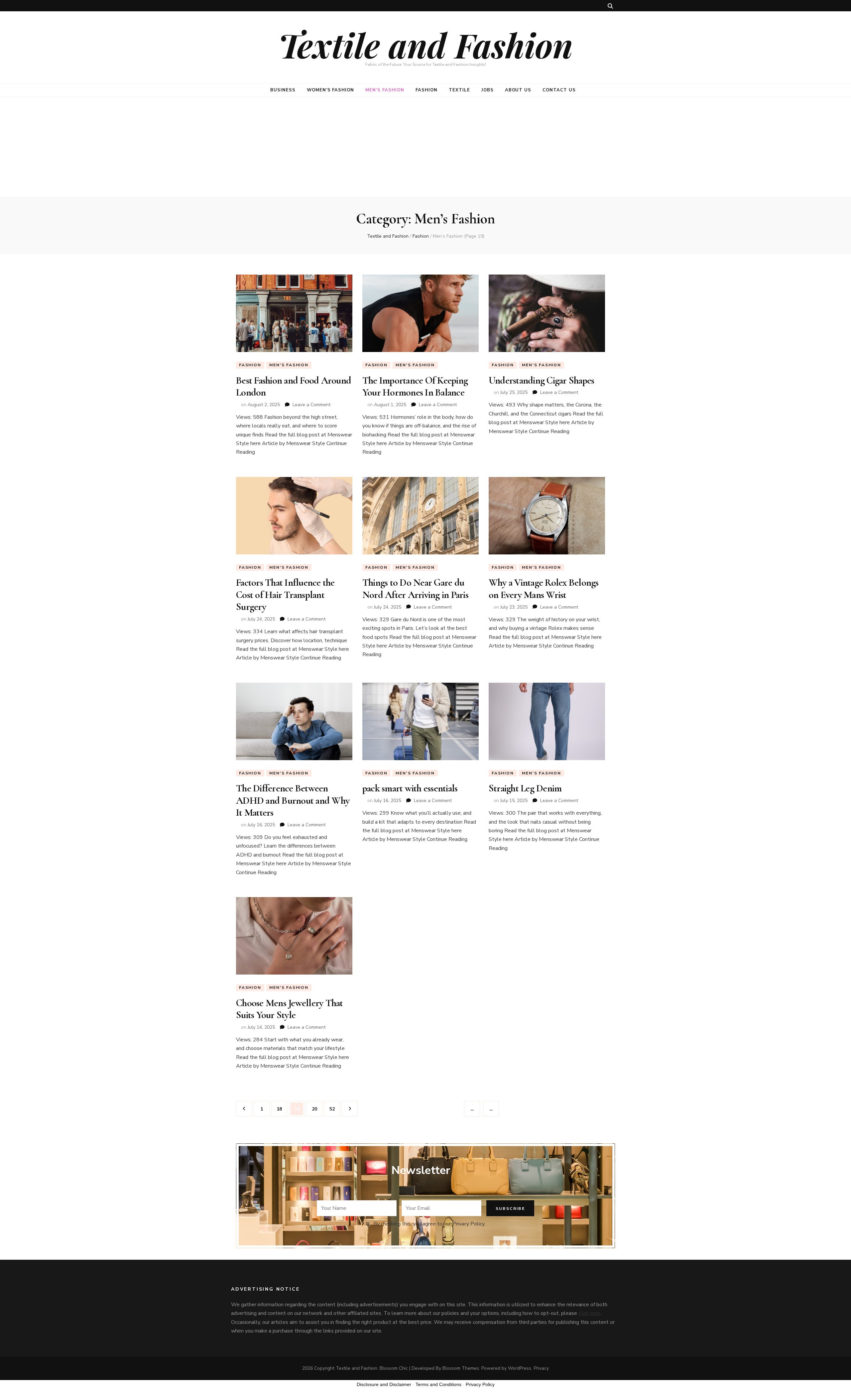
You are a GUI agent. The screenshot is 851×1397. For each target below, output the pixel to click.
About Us (518, 90)
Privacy (541, 1368)
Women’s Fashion (330, 90)
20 (316, 1109)
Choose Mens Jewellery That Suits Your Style (289, 1009)
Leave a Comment (311, 405)
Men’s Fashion (384, 90)
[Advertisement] (425, 146)
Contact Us (559, 90)
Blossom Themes (460, 1368)
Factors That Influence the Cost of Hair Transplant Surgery (285, 594)
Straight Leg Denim (525, 788)
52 (334, 1109)
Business (283, 90)
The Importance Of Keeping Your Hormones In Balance (415, 386)
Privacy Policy (480, 1384)
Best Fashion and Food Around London (293, 386)
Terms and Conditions (438, 1384)
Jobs (487, 90)
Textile (459, 90)
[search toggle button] (610, 6)
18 (281, 1109)
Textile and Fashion (425, 45)
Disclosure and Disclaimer (384, 1384)
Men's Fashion (288, 365)
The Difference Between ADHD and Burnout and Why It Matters (292, 800)
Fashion (426, 90)
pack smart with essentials (410, 788)
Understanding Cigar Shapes (541, 380)
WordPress (519, 1368)
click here (589, 1313)
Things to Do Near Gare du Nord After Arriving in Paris (415, 588)
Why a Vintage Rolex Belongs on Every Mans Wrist (544, 588)
